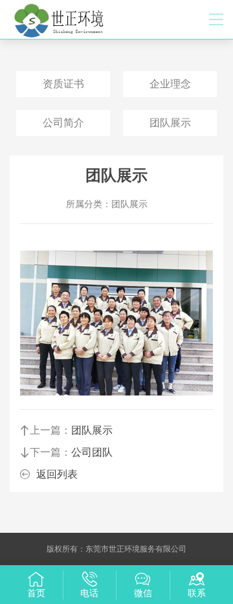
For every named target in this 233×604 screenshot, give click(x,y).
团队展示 (170, 122)
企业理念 (170, 83)
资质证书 (63, 83)
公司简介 (63, 122)
